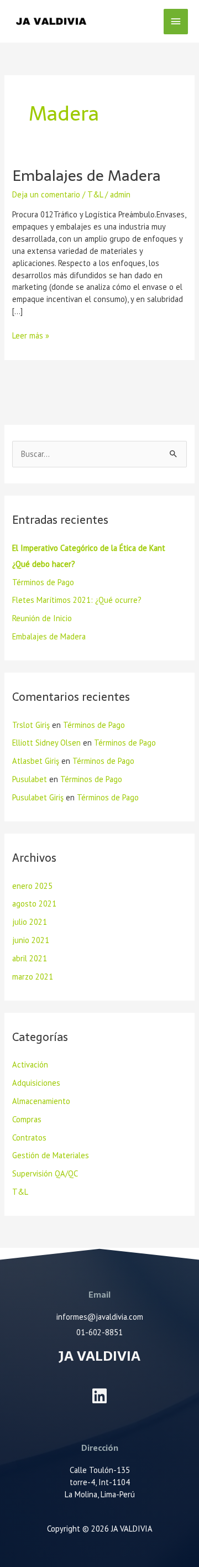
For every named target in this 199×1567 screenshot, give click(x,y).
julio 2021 (29, 922)
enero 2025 (32, 886)
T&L (95, 194)
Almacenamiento (41, 1101)
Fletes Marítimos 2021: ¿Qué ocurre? (77, 600)
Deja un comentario (46, 194)
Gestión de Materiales (50, 1155)
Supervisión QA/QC (45, 1173)
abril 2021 (29, 958)
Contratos (29, 1137)
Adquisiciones (36, 1082)
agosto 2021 (34, 903)
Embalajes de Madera (86, 175)
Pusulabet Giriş (38, 797)
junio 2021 (30, 940)
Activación (30, 1064)
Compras (26, 1119)
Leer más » (30, 335)
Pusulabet (29, 779)
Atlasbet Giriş (35, 761)
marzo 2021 (32, 976)
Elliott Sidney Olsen (46, 742)
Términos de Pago (43, 582)
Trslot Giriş (31, 725)
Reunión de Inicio (42, 618)
